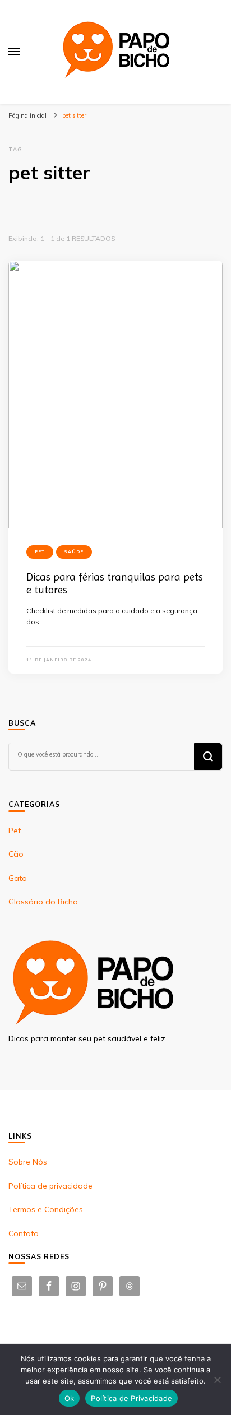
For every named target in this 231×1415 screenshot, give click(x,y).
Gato (17, 878)
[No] (217, 1379)
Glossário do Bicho (43, 902)
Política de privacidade (50, 1186)
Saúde (74, 551)
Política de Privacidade (131, 1398)
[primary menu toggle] (14, 51)
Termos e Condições (45, 1209)
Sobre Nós (27, 1162)
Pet (40, 551)
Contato (23, 1233)
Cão (16, 854)
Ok (69, 1398)
